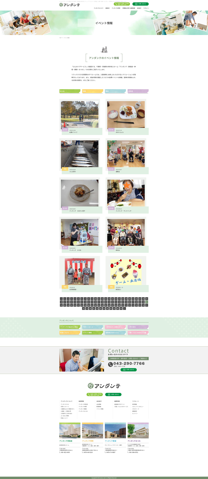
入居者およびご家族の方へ (67, 409)
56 (75, 305)
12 (102, 298)
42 (116, 302)
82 (97, 308)
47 (133, 302)
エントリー (135, 413)
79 (87, 308)
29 (71, 302)
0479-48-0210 (88, 452)
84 (104, 308)
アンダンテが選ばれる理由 (69, 327)
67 (112, 305)
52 (61, 305)
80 (90, 308)
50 (143, 302)
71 (126, 305)
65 (105, 305)
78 (83, 308)
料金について (64, 333)
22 (136, 298)
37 (99, 302)
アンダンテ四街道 (83, 404)
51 (146, 302)
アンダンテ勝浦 (83, 409)
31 (78, 302)
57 (78, 305)
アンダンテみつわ (83, 411)
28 (68, 302)
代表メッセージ (88, 327)
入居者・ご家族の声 (66, 411)
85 (107, 308)
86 (110, 308)
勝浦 (107, 91)
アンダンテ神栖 (83, 406)
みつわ (62, 91)
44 (122, 302)
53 (64, 305)
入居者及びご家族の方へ (114, 327)
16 (116, 298)
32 (81, 302)
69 (119, 305)
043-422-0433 (65, 452)
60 (88, 305)
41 (112, 302)
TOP (60, 37)
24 (143, 298)
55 (71, 305)
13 (105, 298)
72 (129, 305)
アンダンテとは (65, 404)
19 (126, 298)
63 (99, 305)
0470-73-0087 (110, 452)
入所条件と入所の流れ (66, 413)
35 (92, 302)
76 (143, 305)
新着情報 (99, 406)
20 (129, 298)
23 (139, 298)
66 (109, 305)
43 (119, 302)
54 (68, 305)
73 (133, 305)
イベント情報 (87, 333)
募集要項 (134, 411)
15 (112, 298)
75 (139, 305)
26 (61, 302)
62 (95, 305)
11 (99, 298)
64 (102, 305)
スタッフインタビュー (138, 406)
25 (146, 298)
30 (75, 302)
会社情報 (99, 404)
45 (126, 302)
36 (95, 302)
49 (139, 302)
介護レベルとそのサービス (121, 406)
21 (133, 298)
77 (146, 305)
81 (93, 308)
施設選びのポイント (112, 333)
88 (117, 308)
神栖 (84, 91)
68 (116, 305)
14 (109, 298)
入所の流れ (132, 327)
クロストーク (135, 409)
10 (95, 298)
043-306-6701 (133, 452)
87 (114, 308)
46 (129, 302)
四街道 (130, 91)
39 (105, 302)
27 (64, 302)
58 (81, 305)
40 (109, 302)
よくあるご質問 (65, 415)
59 (85, 305)
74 (136, 305)
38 (102, 302)
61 (92, 305)
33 (85, 302)
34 (88, 302)
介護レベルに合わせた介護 (137, 333)
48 (136, 302)
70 (122, 305)
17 (119, 298)
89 (121, 308)
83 (100, 308)
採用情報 (134, 404)
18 (122, 298)
